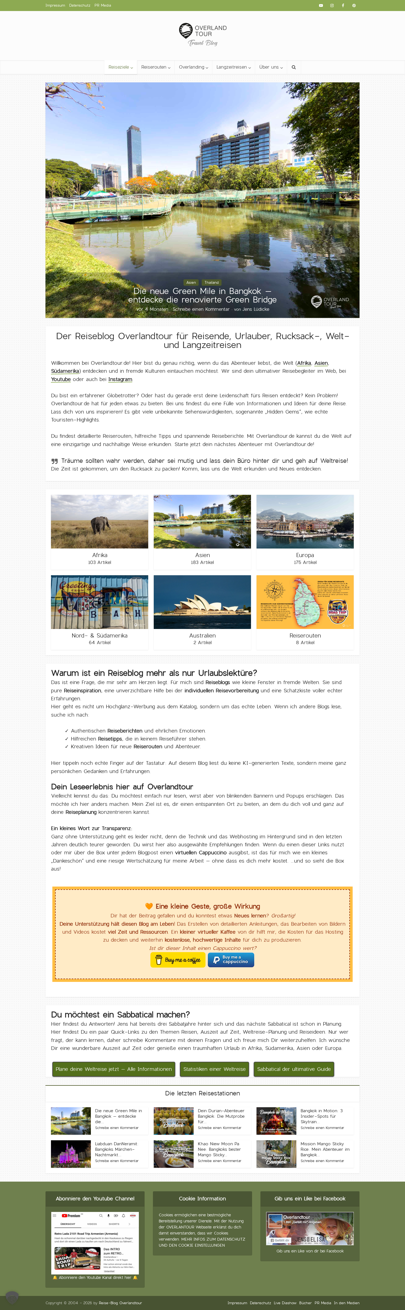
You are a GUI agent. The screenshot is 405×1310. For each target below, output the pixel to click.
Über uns (269, 67)
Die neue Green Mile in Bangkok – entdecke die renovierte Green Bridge (202, 295)
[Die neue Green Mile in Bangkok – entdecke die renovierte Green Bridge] (202, 199)
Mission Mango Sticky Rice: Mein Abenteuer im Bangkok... (325, 1149)
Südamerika (65, 371)
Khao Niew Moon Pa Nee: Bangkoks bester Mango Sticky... (219, 1149)
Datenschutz (79, 5)
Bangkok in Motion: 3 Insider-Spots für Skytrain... (322, 1116)
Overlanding (191, 67)
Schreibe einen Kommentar (201, 309)
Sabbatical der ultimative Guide (294, 1069)
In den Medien (347, 1303)
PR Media (102, 5)
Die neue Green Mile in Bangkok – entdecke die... (118, 1116)
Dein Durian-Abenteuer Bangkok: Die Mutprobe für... (221, 1116)
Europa (305, 555)
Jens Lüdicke (255, 309)
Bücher (305, 1303)
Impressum (55, 5)
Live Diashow (285, 1303)
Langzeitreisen (232, 67)
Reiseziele (119, 67)
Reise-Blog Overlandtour (120, 1303)
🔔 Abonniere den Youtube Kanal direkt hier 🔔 (95, 1277)
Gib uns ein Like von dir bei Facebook (310, 1251)
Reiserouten (153, 67)
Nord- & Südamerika (100, 635)
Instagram (120, 379)
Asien (191, 282)
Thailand (211, 282)
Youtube (61, 379)
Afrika (304, 363)
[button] (12, 1298)
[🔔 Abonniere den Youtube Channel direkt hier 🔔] (95, 1242)
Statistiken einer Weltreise (214, 1069)
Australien (202, 635)
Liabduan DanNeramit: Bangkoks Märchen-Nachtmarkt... (117, 1149)
